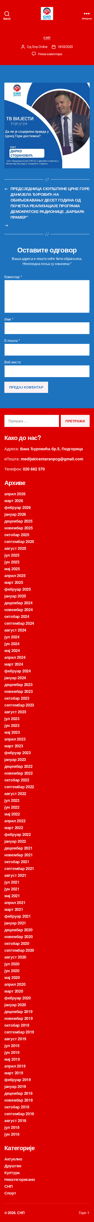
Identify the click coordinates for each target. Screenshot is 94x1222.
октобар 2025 (16, 534)
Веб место (12, 362)
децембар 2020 (18, 930)
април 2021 (14, 902)
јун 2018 (11, 1134)
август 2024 (15, 630)
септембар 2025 (19, 541)
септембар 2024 (19, 623)
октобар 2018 (16, 1107)
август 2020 (15, 957)
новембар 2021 (18, 855)
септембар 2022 (19, 787)
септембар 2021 (19, 868)
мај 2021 (12, 896)
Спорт (10, 1193)
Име (8, 319)
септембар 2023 (19, 705)
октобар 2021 (16, 861)
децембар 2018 (18, 1093)
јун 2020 (11, 970)
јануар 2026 (15, 514)
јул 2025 (11, 555)
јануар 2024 (15, 678)
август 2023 (15, 712)
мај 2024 (12, 650)
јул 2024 (11, 637)
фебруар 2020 (17, 998)
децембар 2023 (18, 684)
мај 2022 (12, 814)
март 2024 (13, 664)
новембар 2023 (18, 691)
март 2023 (13, 746)
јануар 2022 (15, 841)
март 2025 (13, 582)
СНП (47, 38)
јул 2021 (11, 882)
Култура (12, 1172)
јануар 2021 (15, 923)
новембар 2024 (18, 609)
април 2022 (14, 821)
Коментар (13, 277)
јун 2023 (11, 725)
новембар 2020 (18, 936)
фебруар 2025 (17, 589)
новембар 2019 (18, 1018)
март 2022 (13, 827)
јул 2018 (11, 1127)
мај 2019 (12, 1059)
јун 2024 (11, 643)
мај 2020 (12, 977)
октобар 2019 (16, 1025)
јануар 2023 (15, 759)
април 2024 (14, 657)
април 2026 (14, 494)
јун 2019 (11, 1052)
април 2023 (14, 739)
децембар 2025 (18, 521)
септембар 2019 (19, 1032)
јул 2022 (11, 800)
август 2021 (15, 875)
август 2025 (15, 548)
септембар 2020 (19, 950)
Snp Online (39, 46)
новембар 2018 (18, 1100)
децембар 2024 (18, 603)
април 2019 (14, 1066)
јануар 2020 (15, 1005)
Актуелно (13, 1159)
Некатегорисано (19, 1179)
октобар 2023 (16, 698)
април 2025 (14, 575)
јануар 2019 (15, 1086)
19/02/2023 (65, 46)
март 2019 (13, 1073)
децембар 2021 (18, 848)
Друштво (12, 1166)
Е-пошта (12, 341)
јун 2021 (11, 889)
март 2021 (13, 909)
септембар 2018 (19, 1114)
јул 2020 (11, 964)
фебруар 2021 (17, 916)
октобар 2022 (16, 780)
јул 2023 (11, 718)
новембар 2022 (18, 773)
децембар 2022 (18, 766)
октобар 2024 (16, 616)
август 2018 (15, 1120)
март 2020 (13, 991)
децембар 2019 (18, 1011)
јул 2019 (11, 1045)
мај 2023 (12, 732)
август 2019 (15, 1039)
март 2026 (13, 500)
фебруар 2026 (17, 507)
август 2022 (15, 793)
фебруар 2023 (17, 752)
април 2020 (14, 984)
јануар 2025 (15, 596)
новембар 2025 (18, 528)
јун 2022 (11, 807)
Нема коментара (50, 53)
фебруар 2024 (17, 671)
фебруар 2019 (17, 1079)
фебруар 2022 (17, 834)
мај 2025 (12, 569)
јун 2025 (11, 562)
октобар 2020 (16, 943)
